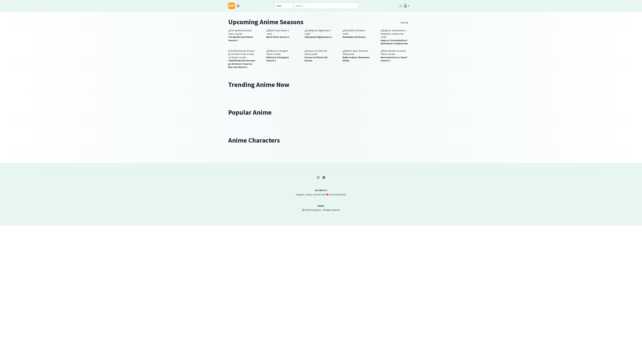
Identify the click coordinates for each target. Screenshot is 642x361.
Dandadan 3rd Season (354, 37)
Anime (321, 205)
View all (404, 22)
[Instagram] (318, 177)
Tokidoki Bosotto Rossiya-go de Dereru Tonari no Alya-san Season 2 (242, 64)
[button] (406, 5)
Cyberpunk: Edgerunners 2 (318, 37)
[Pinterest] (324, 177)
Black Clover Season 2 (277, 37)
